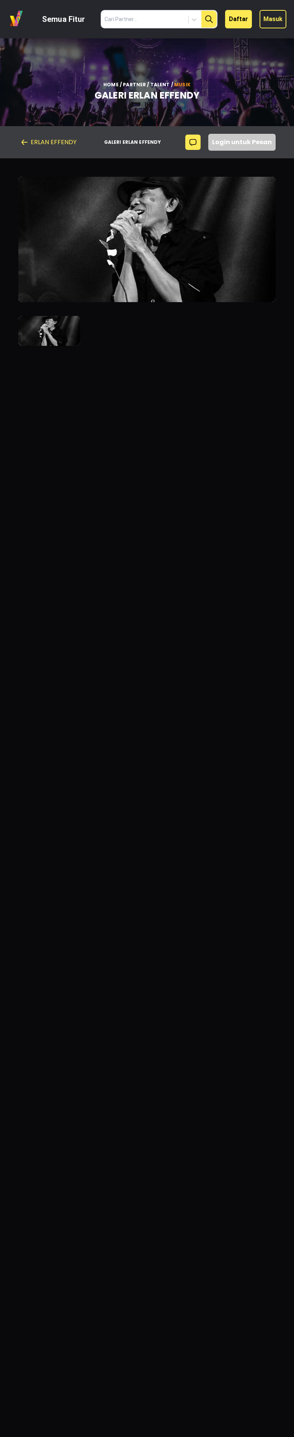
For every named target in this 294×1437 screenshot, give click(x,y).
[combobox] (161, 19)
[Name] (209, 19)
